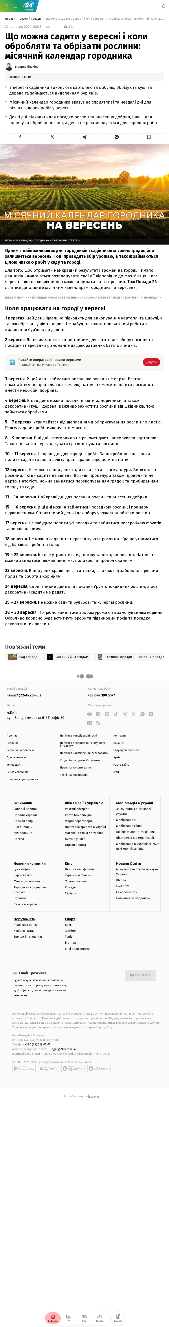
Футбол (70, 931)
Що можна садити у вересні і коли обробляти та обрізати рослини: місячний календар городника (104, 18)
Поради (10, 18)
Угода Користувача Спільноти (80, 760)
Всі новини (23, 803)
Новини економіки (30, 864)
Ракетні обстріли (77, 809)
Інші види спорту (77, 949)
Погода (19, 839)
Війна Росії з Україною (84, 803)
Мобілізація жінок (129, 826)
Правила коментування (76, 767)
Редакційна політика (21, 750)
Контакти (119, 735)
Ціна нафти (22, 869)
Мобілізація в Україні (134, 803)
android (24, 1068)
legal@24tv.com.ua (63, 1049)
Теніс (68, 937)
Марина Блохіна (27, 66)
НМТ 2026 (123, 886)
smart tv (73, 1068)
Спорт (70, 919)
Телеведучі (14, 764)
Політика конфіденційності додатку (84, 753)
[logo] (28, 6)
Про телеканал (17, 757)
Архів (116, 757)
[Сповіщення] (163, 6)
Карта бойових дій (78, 815)
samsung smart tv (99, 1068)
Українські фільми (78, 875)
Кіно (69, 864)
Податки (20, 898)
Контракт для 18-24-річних (135, 832)
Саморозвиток (126, 892)
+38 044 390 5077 (101, 695)
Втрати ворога (75, 845)
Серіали (70, 893)
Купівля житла (24, 931)
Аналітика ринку (25, 925)
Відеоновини (23, 827)
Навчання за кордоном (133, 898)
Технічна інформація (74, 775)
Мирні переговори (78, 821)
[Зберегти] (149, 137)
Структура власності (127, 750)
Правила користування (22, 779)
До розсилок (140, 975)
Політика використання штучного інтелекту (83, 744)
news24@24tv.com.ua (24, 695)
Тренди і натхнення (28, 937)
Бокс (68, 925)
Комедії (70, 887)
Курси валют (23, 875)
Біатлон (70, 943)
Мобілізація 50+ (127, 820)
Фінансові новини (27, 881)
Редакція (12, 743)
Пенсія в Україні (25, 904)
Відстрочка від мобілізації (135, 838)
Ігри (116, 772)
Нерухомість (24, 919)
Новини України (25, 815)
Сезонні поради (31, 18)
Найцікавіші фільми (79, 869)
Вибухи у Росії (75, 839)
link (89, 714)
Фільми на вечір (76, 881)
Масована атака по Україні (84, 833)
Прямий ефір (23, 821)
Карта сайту (121, 764)
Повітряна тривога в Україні (85, 827)
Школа (121, 880)
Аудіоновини (23, 833)
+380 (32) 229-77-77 (37, 1044)
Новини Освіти (128, 864)
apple (48, 1068)
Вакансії (118, 743)
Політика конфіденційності (78, 735)
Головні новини (25, 809)
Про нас (12, 735)
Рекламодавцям (17, 772)
